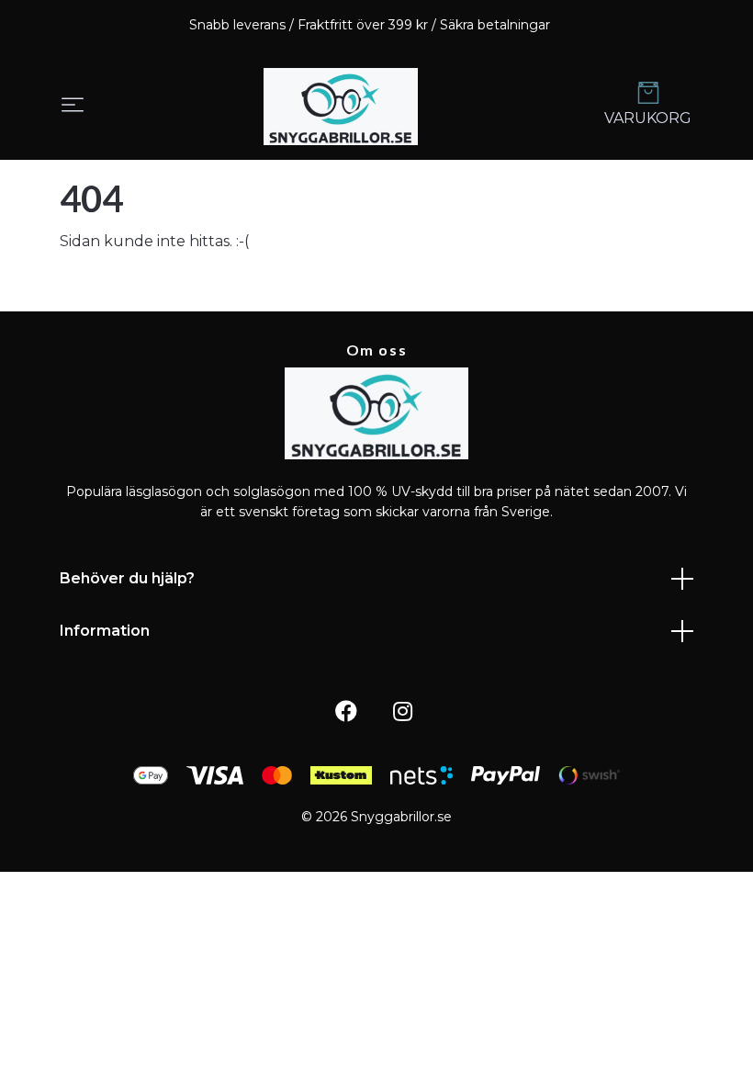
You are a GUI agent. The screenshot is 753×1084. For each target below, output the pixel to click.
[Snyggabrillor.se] (341, 106)
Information (105, 630)
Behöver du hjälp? (127, 578)
